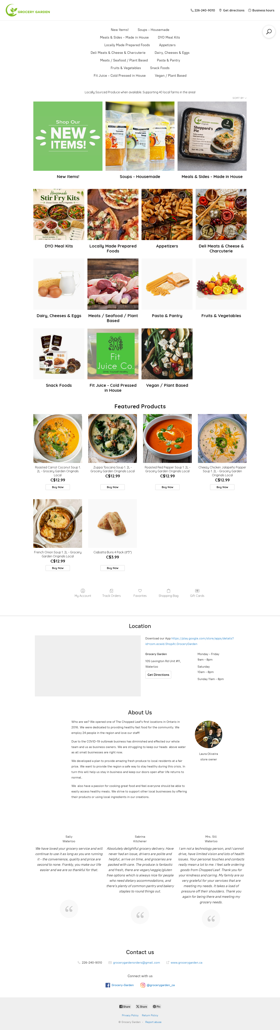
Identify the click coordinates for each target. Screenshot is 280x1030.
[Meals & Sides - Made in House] (212, 136)
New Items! (120, 30)
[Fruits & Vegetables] (221, 284)
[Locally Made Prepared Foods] (112, 214)
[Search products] (269, 31)
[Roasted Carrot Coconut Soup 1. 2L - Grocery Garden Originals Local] (57, 438)
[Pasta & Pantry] (167, 284)
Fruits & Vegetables (126, 68)
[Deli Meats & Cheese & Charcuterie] (221, 214)
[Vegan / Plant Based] (167, 354)
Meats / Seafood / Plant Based (124, 60)
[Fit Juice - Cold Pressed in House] (112, 354)
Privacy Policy (130, 1015)
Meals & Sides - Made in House (124, 37)
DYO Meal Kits (169, 37)
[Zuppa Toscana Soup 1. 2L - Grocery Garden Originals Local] (112, 438)
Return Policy (150, 1015)
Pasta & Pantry (168, 60)
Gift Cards (197, 596)
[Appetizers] (167, 214)
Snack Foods (160, 68)
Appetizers (167, 45)
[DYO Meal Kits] (58, 214)
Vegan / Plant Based (170, 75)
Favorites (140, 596)
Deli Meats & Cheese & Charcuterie (118, 53)
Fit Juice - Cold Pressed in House (120, 75)
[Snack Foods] (58, 354)
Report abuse (153, 1022)
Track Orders (111, 596)
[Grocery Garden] (28, 10)
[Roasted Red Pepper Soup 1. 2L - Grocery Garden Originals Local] (167, 438)
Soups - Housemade (153, 30)
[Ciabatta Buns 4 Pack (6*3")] (112, 523)
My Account (83, 596)
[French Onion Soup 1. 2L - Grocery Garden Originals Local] (57, 523)
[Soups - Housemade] (140, 136)
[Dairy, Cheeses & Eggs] (58, 284)
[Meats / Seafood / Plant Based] (112, 284)
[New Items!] (67, 136)
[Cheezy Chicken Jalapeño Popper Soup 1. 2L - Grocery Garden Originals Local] (222, 438)
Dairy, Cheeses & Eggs (172, 53)
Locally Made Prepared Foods (127, 45)
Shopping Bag (168, 596)
